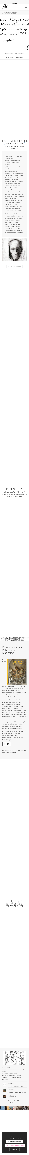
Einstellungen (14, 1149)
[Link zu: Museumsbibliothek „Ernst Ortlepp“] (4, 1090)
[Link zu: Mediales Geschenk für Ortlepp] (4, 1084)
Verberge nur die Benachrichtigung (15, 1145)
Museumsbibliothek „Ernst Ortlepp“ (17, 1092)
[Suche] (22, 7)
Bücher (16, 1069)
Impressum (8, 1)
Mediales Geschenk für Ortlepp (16, 1086)
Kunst (22, 1085)
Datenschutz (14, 1)
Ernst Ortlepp (21, 1069)
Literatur (4, 1071)
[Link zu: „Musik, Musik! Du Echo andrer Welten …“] (4, 1096)
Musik (9, 1099)
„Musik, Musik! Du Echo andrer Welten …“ (15, 1101)
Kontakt (20, 1)
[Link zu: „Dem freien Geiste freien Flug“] (14, 1058)
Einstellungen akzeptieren (15, 1141)
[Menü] (26, 7)
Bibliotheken (12, 1069)
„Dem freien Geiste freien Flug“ (10, 1073)
